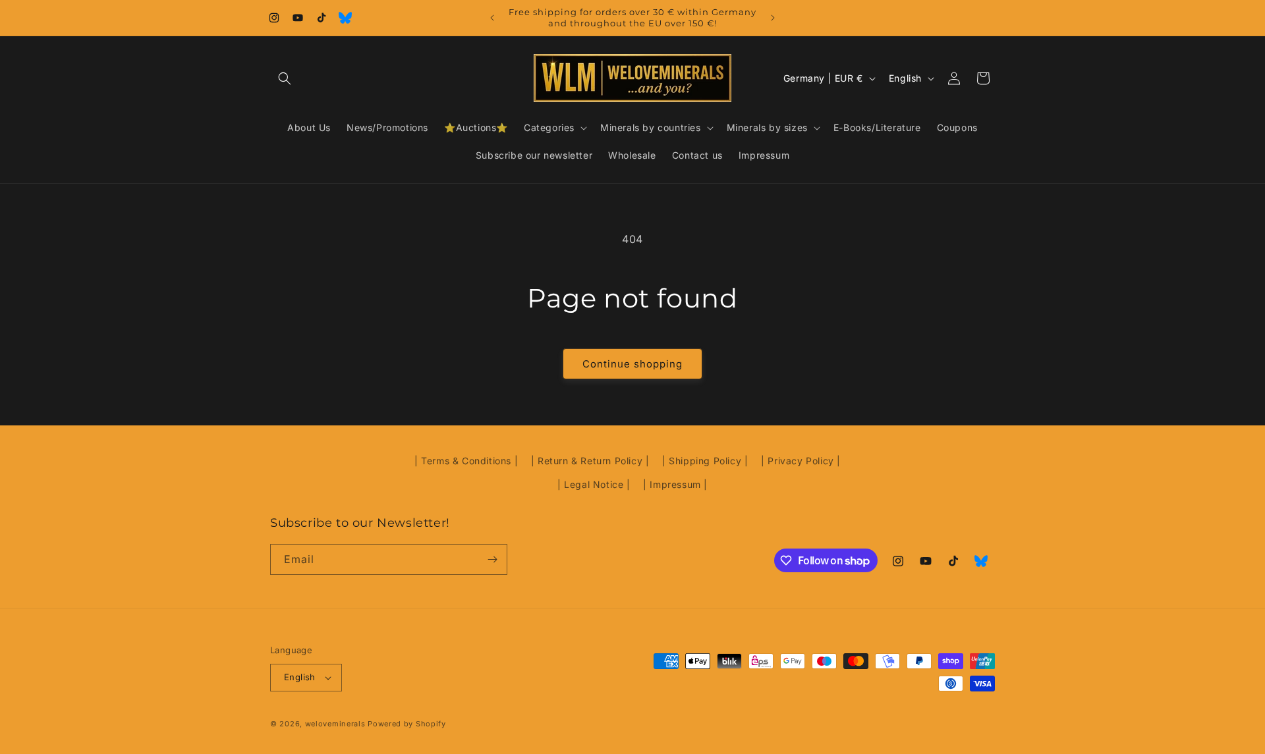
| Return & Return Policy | (590, 460)
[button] (284, 78)
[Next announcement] (772, 17)
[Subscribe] (492, 559)
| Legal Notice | (594, 484)
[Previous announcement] (492, 17)
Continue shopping (632, 364)
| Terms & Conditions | (466, 460)
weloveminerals (335, 723)
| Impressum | (675, 484)
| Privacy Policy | (801, 460)
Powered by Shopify (407, 723)
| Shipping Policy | (705, 460)
